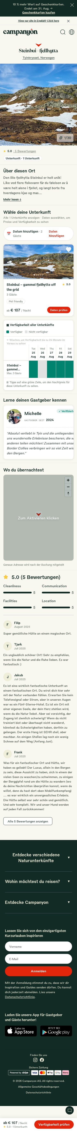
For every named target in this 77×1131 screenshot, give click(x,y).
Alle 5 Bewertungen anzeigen (28, 821)
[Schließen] (72, 5)
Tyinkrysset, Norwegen (39, 57)
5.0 (19, 151)
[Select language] (72, 32)
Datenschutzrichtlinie (20, 996)
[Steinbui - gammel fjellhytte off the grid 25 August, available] (33, 369)
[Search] (63, 32)
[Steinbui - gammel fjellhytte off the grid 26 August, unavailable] (42, 369)
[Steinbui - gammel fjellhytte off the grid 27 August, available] (51, 369)
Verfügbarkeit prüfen (54, 1124)
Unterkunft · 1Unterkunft (22, 158)
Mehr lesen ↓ (12, 199)
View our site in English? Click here (38, 20)
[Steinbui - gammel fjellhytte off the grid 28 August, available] (60, 369)
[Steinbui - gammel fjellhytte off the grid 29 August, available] (69, 369)
